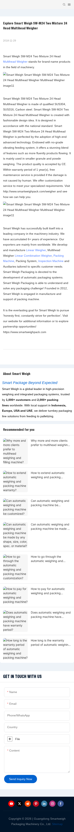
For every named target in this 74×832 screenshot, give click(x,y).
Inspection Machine (51, 261)
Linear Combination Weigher (33, 255)
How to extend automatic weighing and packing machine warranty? (48, 475)
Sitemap (57, 824)
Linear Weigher (36, 250)
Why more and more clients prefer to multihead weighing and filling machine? (50, 443)
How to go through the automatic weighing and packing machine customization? (47, 559)
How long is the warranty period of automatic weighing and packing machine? (50, 643)
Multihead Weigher (15, 61)
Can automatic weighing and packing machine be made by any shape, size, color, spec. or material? (51, 527)
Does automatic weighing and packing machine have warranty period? (51, 615)
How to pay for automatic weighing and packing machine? (48, 591)
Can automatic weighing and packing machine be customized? (50, 503)
